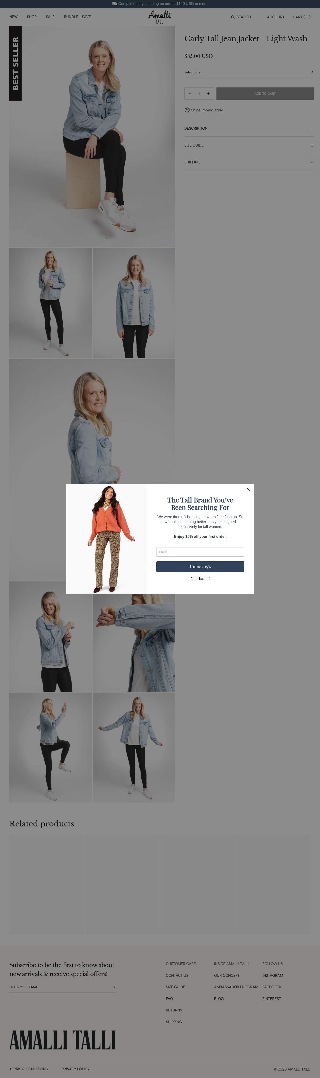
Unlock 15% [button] (200, 566)
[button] (248, 489)
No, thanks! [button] (200, 578)
